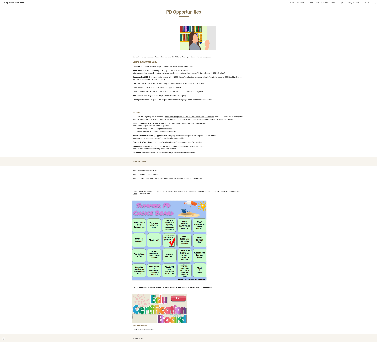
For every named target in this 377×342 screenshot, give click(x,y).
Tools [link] (333, 3)
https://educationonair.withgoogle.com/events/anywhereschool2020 (187, 100)
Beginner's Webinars (164, 129)
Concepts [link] (324, 3)
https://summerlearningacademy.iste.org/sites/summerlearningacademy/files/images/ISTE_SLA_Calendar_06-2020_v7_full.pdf (179, 73)
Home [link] (292, 3)
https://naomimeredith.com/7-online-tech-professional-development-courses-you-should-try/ (167, 178)
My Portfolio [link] (301, 3)
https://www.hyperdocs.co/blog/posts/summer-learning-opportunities (158, 138)
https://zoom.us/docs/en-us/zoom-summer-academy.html (181, 91)
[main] (184, 12)
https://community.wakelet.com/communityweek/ (151, 126)
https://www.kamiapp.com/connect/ (168, 87)
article (135, 194)
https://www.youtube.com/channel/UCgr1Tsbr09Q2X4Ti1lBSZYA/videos (208, 119)
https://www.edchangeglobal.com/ (145, 170)
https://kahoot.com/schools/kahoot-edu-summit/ (175, 66)
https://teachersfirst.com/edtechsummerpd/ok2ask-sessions (180, 142)
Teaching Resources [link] (352, 3)
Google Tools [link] (314, 3)
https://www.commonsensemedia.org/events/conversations (154, 149)
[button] (374, 2)
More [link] (367, 3)
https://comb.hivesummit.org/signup (172, 95)
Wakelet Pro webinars (168, 132)
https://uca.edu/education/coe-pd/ (145, 174)
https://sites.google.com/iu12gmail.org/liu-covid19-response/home (189, 117)
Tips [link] (341, 3)
